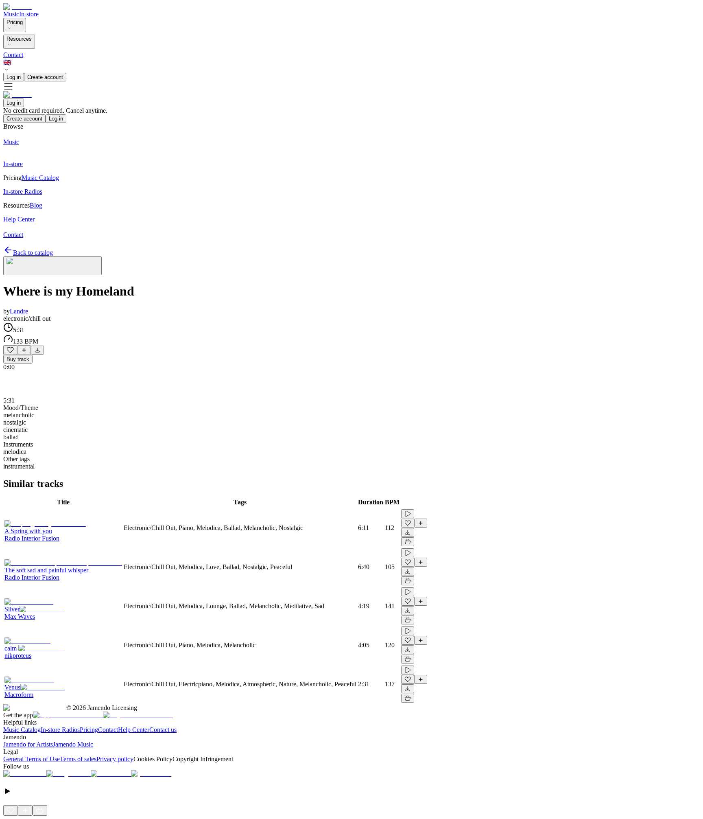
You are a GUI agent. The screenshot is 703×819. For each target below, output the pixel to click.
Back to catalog (33, 252)
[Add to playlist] (24, 350)
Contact (13, 54)
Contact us (163, 729)
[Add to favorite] (10, 350)
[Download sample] (37, 350)
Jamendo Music (73, 744)
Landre (19, 311)
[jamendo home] (17, 6)
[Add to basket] (407, 541)
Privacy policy (114, 758)
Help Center (133, 729)
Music (11, 14)
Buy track (18, 359)
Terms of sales (78, 758)
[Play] (52, 265)
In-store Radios (60, 729)
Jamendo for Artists (28, 744)
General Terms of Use (31, 758)
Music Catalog (22, 729)
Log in (14, 77)
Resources (19, 39)
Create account (45, 77)
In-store (29, 14)
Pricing (15, 22)
